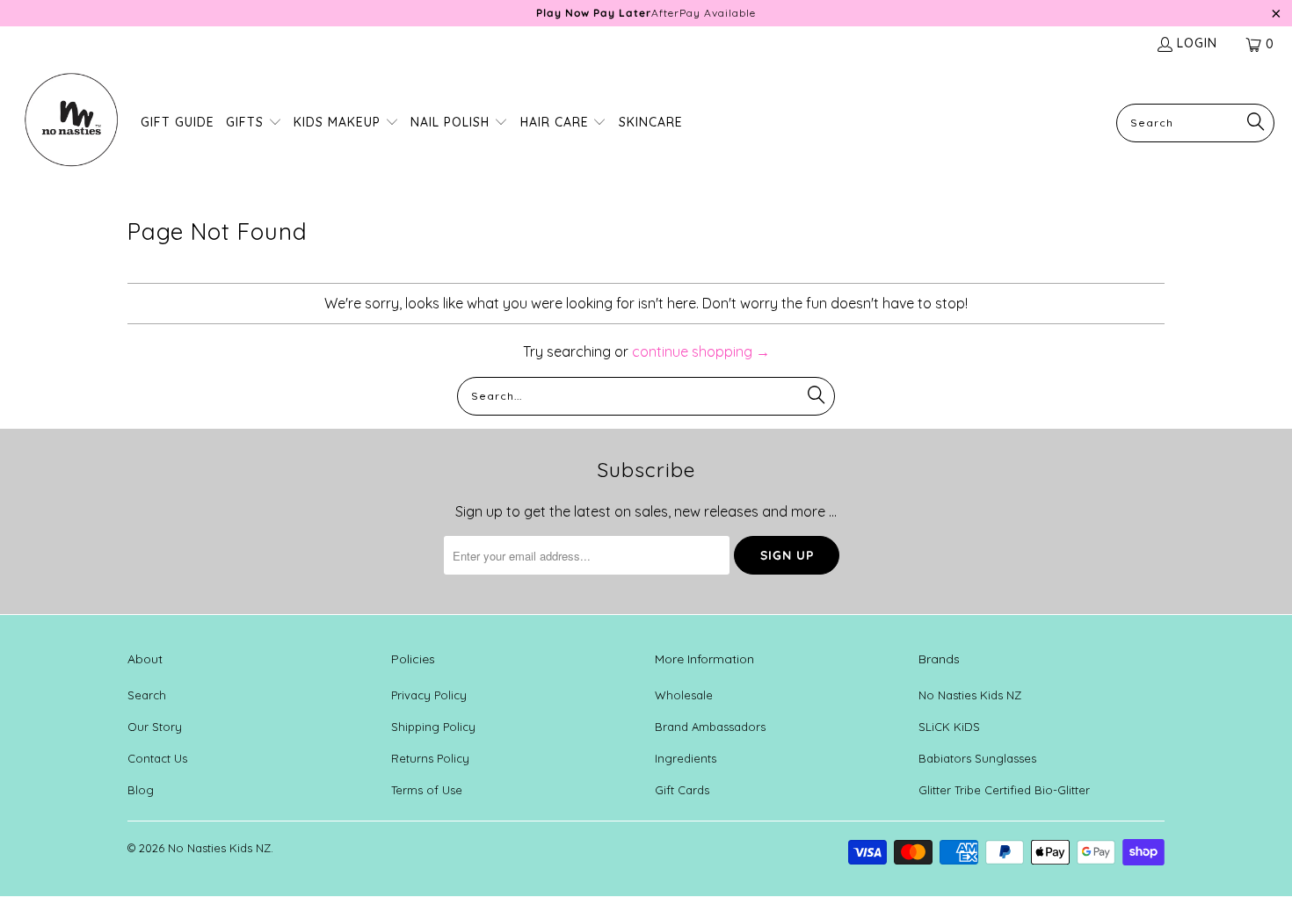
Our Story (154, 737)
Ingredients (685, 769)
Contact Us (157, 769)
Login (1197, 54)
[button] (254, 134)
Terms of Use (426, 800)
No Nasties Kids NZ (969, 705)
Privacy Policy (429, 705)
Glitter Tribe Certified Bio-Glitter (1004, 800)
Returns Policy (430, 769)
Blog (140, 800)
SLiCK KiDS (949, 737)
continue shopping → (701, 362)
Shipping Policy (433, 737)
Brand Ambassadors (710, 737)
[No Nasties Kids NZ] (70, 133)
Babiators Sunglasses (977, 769)
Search (146, 705)
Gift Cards (682, 800)
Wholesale (684, 705)
